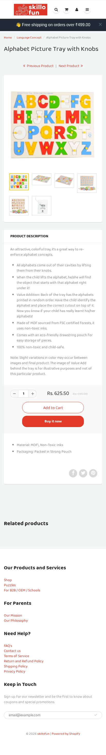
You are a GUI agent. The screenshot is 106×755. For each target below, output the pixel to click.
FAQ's (8, 646)
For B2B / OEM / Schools (22, 590)
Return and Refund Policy (23, 661)
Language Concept (29, 37)
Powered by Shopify (66, 734)
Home (8, 37)
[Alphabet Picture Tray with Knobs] (53, 125)
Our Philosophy (16, 621)
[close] (100, 24)
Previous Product (40, 66)
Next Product (69, 66)
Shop (8, 580)
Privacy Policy (14, 671)
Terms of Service (16, 656)
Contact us (12, 651)
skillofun (43, 734)
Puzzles (10, 585)
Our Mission (13, 615)
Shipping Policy (16, 666)
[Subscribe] (96, 715)
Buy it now (53, 421)
